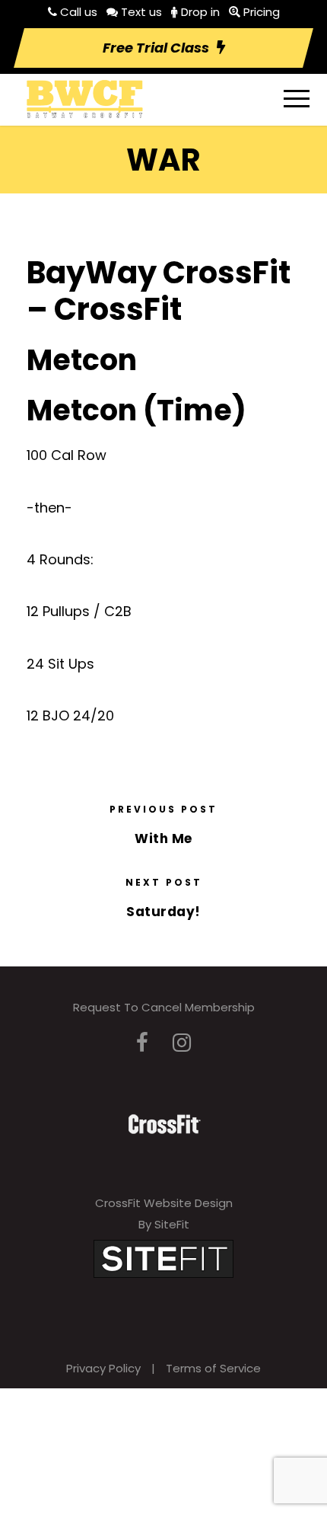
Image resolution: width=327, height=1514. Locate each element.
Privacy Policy (103, 1368)
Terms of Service (213, 1368)
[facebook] (142, 1043)
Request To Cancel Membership (164, 1007)
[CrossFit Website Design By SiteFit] (163, 1258)
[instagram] (182, 1043)
